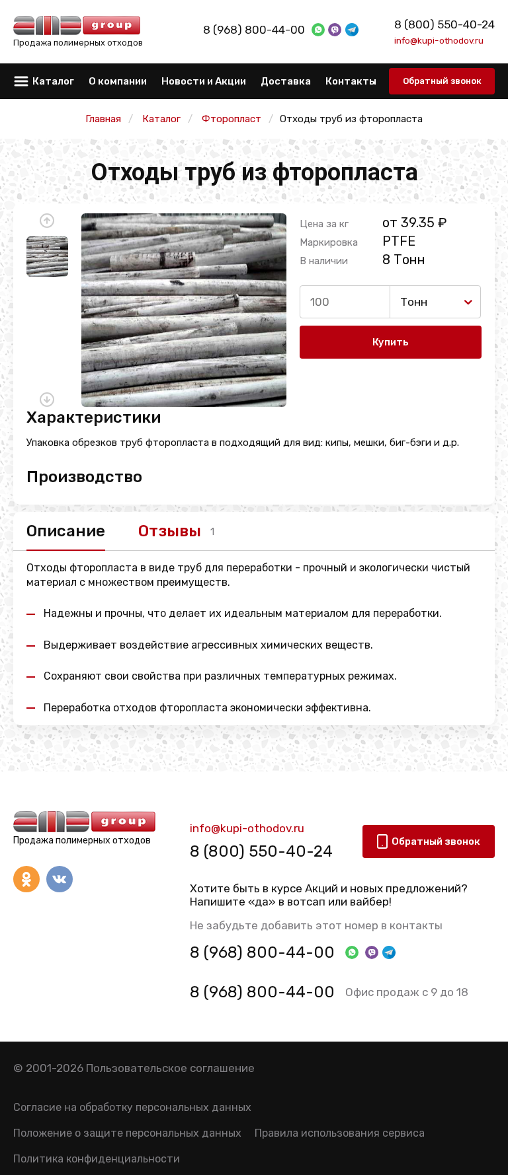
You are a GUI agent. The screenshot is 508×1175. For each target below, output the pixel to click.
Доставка (286, 81)
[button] (47, 220)
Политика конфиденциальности (96, 1159)
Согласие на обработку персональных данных (132, 1107)
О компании (118, 81)
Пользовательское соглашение (170, 1068)
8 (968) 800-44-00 (254, 29)
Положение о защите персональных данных (127, 1133)
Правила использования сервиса (340, 1133)
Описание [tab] (65, 531)
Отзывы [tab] (169, 531)
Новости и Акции (203, 81)
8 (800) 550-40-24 (444, 24)
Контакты (350, 81)
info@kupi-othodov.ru (439, 40)
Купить (390, 342)
